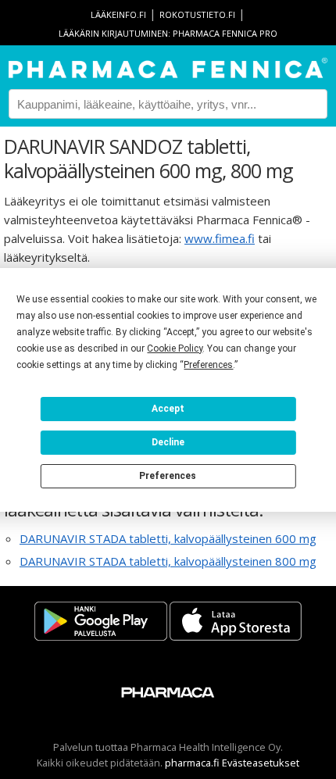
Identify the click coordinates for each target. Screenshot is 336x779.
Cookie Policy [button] (174, 348)
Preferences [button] (208, 364)
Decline (168, 442)
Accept (168, 408)
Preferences (167, 475)
